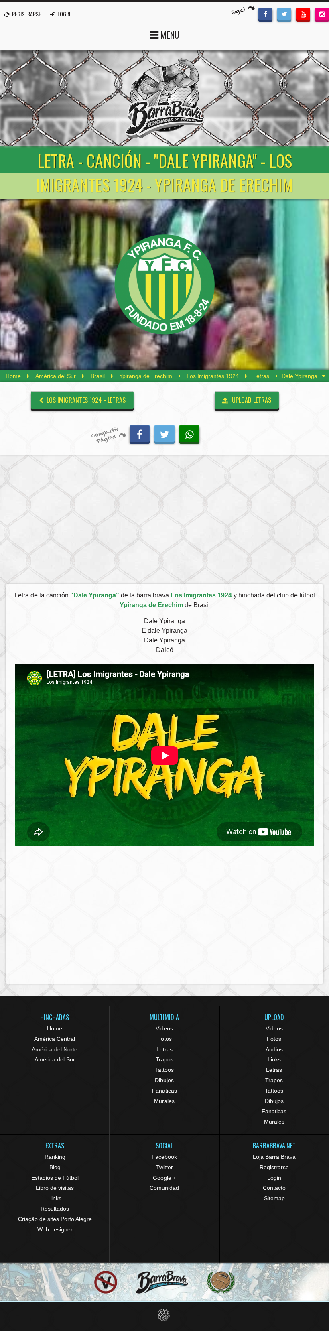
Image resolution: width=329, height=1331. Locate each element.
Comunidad (164, 1188)
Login (274, 1178)
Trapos (164, 1059)
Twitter (164, 1167)
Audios (274, 1049)
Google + (164, 1178)
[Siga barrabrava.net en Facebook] (265, 14)
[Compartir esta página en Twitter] (164, 433)
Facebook (164, 1157)
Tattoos (164, 1070)
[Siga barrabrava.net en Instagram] (322, 14)
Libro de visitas (55, 1188)
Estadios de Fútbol (55, 1178)
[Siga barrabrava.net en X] (284, 14)
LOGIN (63, 14)
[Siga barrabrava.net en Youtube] (303, 14)
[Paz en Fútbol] (105, 1282)
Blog (55, 1167)
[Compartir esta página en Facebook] (140, 433)
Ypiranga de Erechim (145, 376)
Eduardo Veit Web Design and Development (165, 1314)
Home (13, 376)
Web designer (55, 1229)
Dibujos (164, 1080)
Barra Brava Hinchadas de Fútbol (164, 98)
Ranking (55, 1157)
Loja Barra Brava (274, 1157)
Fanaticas (164, 1090)
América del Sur (55, 376)
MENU (168, 34)
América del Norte (54, 1049)
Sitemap (274, 1198)
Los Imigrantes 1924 (213, 376)
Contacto (274, 1188)
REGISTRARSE (26, 14)
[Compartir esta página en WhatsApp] (189, 433)
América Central (54, 1039)
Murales (164, 1101)
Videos (164, 1028)
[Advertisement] (164, 521)
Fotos (164, 1039)
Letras (261, 376)
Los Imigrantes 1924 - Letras (85, 400)
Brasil (98, 376)
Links (274, 1059)
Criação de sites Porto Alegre (55, 1219)
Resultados (55, 1208)
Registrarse (274, 1167)
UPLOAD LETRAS (250, 400)
